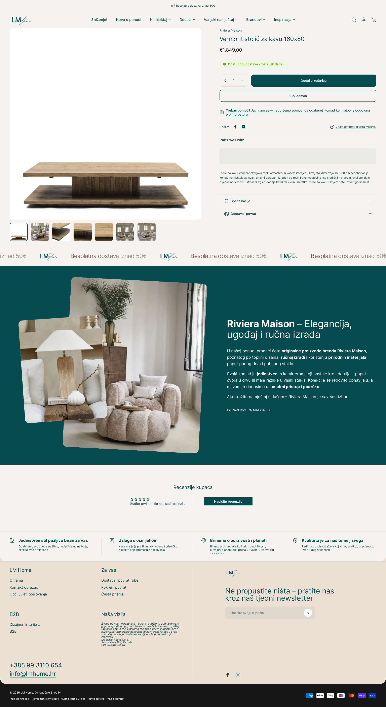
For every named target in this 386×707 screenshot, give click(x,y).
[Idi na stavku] (19, 232)
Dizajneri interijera (25, 624)
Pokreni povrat (113, 587)
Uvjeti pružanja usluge (73, 698)
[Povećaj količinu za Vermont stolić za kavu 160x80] (243, 80)
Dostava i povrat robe (119, 580)
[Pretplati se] (308, 613)
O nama (16, 580)
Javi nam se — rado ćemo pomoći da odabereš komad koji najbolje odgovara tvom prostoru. (298, 112)
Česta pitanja (112, 594)
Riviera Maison (231, 30)
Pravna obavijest (115, 698)
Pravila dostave (96, 698)
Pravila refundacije (20, 698)
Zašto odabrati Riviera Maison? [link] (356, 126)
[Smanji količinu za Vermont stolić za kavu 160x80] (224, 80)
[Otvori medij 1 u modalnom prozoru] (105, 124)
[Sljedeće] (191, 133)
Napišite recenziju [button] (228, 501)
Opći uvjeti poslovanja (28, 594)
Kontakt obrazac (24, 587)
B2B (13, 631)
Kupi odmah (298, 96)
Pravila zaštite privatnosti (45, 698)
